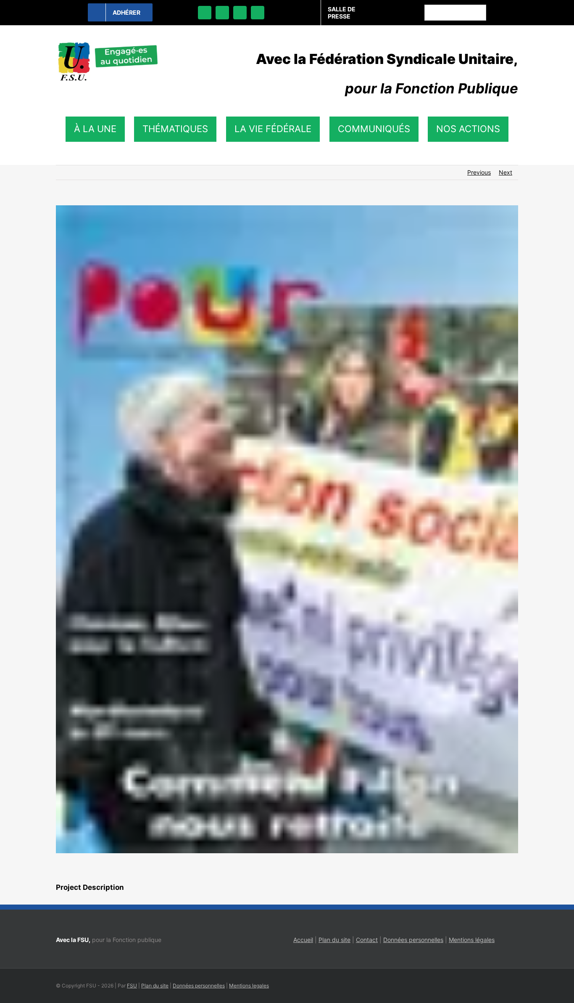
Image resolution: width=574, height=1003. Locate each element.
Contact (367, 939)
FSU (132, 985)
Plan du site (334, 939)
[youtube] (257, 12)
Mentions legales (249, 985)
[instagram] (240, 12)
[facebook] (204, 12)
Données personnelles (413, 939)
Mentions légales (472, 939)
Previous (479, 172)
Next (505, 172)
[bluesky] (222, 12)
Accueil (303, 939)
